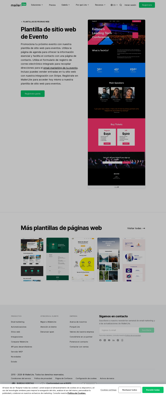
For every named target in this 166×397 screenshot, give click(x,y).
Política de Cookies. (77, 393)
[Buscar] (121, 5)
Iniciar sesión (130, 5)
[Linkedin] (113, 340)
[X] (105, 340)
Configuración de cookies (86, 378)
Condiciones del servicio (21, 378)
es (115, 5)
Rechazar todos (129, 390)
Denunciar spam (47, 332)
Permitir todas (153, 390)
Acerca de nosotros (78, 322)
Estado (14, 362)
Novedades (16, 357)
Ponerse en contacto (79, 342)
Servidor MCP (17, 352)
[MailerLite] (18, 4)
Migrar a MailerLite (48, 322)
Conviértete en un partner (81, 337)
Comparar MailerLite (19, 342)
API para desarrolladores (21, 347)
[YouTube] (109, 340)
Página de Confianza (63, 378)
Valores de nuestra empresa (82, 332)
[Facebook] (100, 340)
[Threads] (122, 340)
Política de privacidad (133, 335)
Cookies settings (108, 390)
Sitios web (15, 332)
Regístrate (147, 5)
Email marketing (17, 322)
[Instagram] (118, 340)
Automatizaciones (18, 327)
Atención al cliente (48, 327)
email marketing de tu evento (60, 67)
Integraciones (17, 337)
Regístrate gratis (33, 93)
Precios (52, 5)
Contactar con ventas (79, 347)
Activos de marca (107, 378)
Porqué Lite (75, 327)
